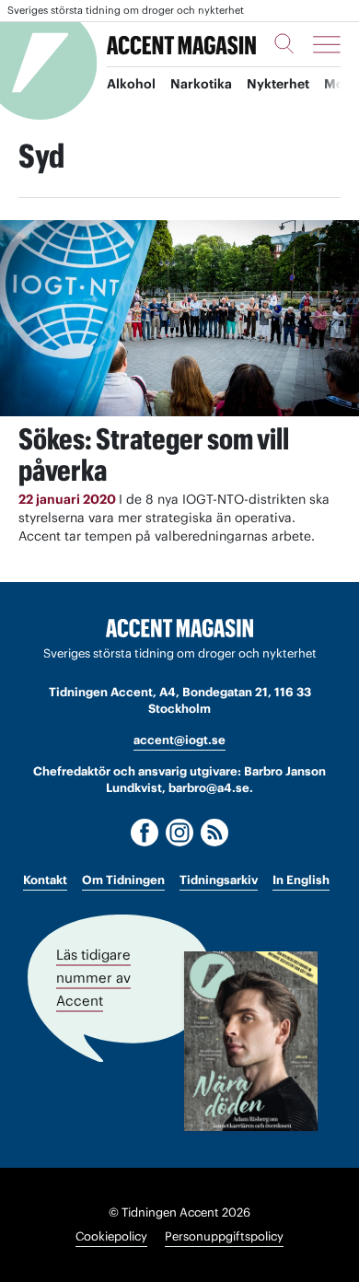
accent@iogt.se (179, 740)
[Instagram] (179, 832)
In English (301, 880)
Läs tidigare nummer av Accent (93, 977)
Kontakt (45, 880)
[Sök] (284, 43)
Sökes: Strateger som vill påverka (153, 454)
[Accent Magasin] (181, 43)
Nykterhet (278, 84)
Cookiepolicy (111, 1236)
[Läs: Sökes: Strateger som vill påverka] (179, 318)
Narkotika (201, 84)
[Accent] (179, 628)
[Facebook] (144, 832)
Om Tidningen (123, 880)
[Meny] (327, 44)
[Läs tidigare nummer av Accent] (251, 1041)
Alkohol (131, 84)
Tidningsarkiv (219, 880)
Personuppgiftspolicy (224, 1236)
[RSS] (214, 832)
